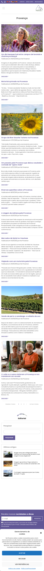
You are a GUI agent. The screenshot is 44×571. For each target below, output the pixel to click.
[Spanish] (16, 1)
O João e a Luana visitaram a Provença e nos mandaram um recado (20, 375)
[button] (41, 533)
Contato (22, 2)
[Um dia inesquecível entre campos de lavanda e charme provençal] (22, 37)
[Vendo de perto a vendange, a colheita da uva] (22, 299)
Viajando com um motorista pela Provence (19, 261)
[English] (9, 1)
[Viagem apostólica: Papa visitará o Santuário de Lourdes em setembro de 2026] (7, 464)
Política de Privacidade (28, 568)
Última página (34, 404)
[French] (11, 1)
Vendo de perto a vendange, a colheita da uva (20, 316)
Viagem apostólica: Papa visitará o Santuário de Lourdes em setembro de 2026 (27, 463)
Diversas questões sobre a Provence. (17, 190)
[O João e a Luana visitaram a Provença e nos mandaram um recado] (22, 355)
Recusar (22, 559)
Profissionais (39, 2)
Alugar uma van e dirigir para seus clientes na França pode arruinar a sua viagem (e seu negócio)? (27, 454)
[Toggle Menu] (4, 8)
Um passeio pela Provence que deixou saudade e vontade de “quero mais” (22, 164)
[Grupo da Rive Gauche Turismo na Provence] (22, 118)
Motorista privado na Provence (14, 81)
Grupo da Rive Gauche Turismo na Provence (19, 137)
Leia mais (4, 76)
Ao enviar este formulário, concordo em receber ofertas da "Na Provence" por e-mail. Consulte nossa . (19, 524)
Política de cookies (14, 568)
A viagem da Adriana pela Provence (16, 213)
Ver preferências (22, 564)
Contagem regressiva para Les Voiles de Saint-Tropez (26, 473)
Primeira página (10, 404)
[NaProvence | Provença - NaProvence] (39, 8)
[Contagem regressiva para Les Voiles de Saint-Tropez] (7, 473)
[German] (13, 1)
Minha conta (29, 2)
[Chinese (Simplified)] (7, 1)
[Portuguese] (15, 1)
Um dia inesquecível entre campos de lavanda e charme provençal (21, 55)
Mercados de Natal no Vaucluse (14, 238)
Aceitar (22, 553)
